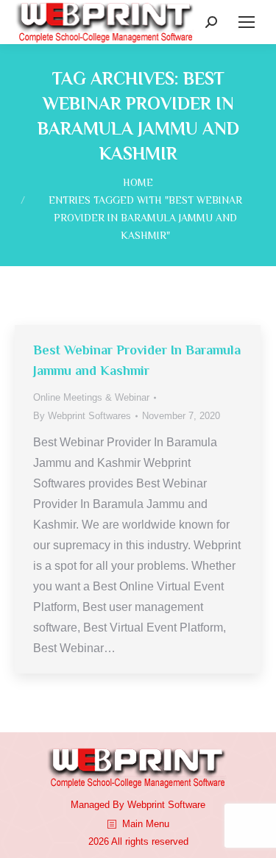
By (82, 415)
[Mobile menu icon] (246, 22)
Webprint (146, 804)
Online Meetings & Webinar (91, 397)
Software (186, 804)
